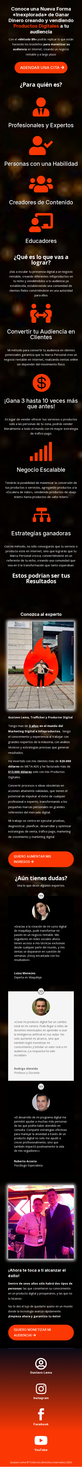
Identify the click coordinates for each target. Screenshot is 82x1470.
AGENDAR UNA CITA (40, 67)
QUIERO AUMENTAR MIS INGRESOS (32, 859)
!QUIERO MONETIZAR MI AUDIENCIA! (32, 1332)
